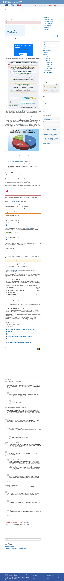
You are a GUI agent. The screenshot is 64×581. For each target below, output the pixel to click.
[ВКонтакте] (37, 349)
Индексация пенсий (46, 46)
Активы (45, 105)
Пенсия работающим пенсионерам (49, 68)
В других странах (46, 77)
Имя (6, 536)
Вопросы (34, 578)
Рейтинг (45, 99)
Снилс (44, 42)
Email (6, 539)
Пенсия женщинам (46, 58)
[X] (39, 349)
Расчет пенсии (15, 11)
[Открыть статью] (51, 88)
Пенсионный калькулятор (48, 21)
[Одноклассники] (38, 349)
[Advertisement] (23, 364)
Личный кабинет (47, 17)
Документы (45, 54)
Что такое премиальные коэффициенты (12, 33)
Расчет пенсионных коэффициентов (13, 22)
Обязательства (46, 109)
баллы (21, 124)
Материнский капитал (47, 50)
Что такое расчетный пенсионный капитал (16, 334)
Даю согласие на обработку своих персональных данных (16, 548)
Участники (46, 107)
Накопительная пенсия (47, 70)
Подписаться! (23, 54)
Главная (6, 11)
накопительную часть (15, 201)
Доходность (46, 101)
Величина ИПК (8, 29)
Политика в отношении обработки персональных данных (13, 579)
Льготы (44, 48)
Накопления (46, 111)
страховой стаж (33, 157)
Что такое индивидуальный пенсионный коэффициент (15, 27)
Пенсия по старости (46, 66)
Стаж (44, 44)
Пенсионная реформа (47, 75)
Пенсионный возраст (47, 25)
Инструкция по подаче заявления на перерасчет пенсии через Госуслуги (21, 329)
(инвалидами (37, 163)
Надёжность (46, 103)
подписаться (34, 543)
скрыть (17, 26)
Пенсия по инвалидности (47, 62)
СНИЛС (20, 111)
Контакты (48, 578)
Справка (50, 5)
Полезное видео (9, 34)
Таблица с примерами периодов (11, 32)
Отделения (40, 5)
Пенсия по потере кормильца (48, 64)
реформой (30, 180)
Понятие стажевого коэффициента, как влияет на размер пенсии (20, 336)
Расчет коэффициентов (48, 23)
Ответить (6, 388)
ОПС (18, 59)
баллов (30, 228)
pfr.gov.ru (28, 522)
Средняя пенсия (49, 574)
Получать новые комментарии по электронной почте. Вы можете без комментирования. (21, 544)
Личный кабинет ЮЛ (47, 27)
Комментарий (7, 526)
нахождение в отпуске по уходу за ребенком (15, 161)
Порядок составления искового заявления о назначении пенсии (20, 342)
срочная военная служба (12, 164)
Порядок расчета (9, 31)
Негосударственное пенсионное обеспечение (49, 73)
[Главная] (13, 5)
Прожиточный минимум (50, 575)
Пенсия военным (46, 56)
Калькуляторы (46, 29)
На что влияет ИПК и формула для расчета (13, 30)
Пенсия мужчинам (46, 60)
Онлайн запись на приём (48, 19)
